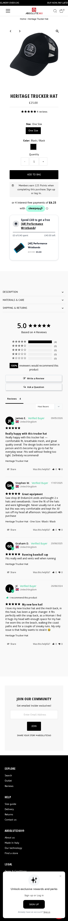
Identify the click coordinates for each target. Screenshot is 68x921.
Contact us (11, 819)
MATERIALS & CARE (13, 300)
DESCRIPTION (10, 291)
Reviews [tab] (12, 398)
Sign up (51, 189)
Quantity (34, 154)
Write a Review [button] (35, 378)
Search (8, 775)
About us (10, 837)
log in (37, 193)
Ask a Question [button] (35, 387)
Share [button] (13, 469)
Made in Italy (12, 842)
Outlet (8, 780)
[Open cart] (61, 11)
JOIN (34, 726)
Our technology (13, 848)
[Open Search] (55, 11)
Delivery (9, 809)
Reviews (9, 786)
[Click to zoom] (57, 31)
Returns (9, 814)
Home (23, 18)
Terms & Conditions (16, 871)
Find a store (11, 853)
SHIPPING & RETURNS (15, 307)
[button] (54, 469)
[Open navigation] (8, 10)
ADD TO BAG (34, 174)
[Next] (19, 31)
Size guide (10, 804)
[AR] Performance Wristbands (32, 226)
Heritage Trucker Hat (16, 461)
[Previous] (11, 31)
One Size (33, 130)
